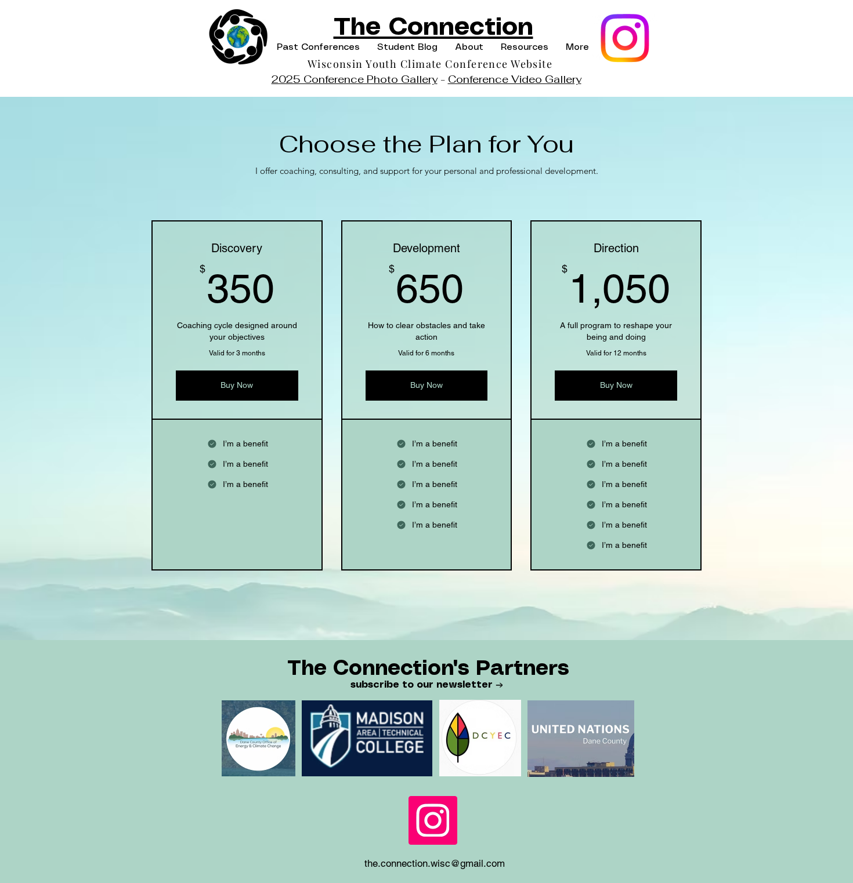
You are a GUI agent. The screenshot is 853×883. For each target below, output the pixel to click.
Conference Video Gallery (514, 79)
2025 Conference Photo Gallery (355, 79)
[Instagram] (624, 38)
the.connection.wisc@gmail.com (434, 863)
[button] (318, 47)
